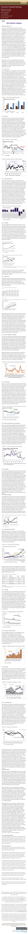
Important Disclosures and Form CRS (18, 923)
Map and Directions (4, 17)
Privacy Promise (13, 924)
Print (3, 21)
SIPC (9, 893)
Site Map (14, 930)
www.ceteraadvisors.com (22, 911)
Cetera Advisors (14, 926)
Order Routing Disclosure (21, 924)
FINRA (6, 893)
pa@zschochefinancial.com (7, 15)
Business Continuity (5, 924)
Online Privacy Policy (7, 923)
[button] (24, 2)
